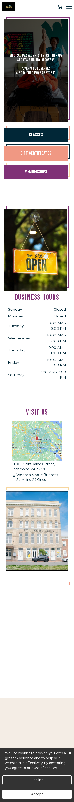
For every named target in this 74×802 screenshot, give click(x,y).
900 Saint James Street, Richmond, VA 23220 (33, 466)
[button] (60, 6)
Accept (37, 794)
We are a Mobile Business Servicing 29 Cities (37, 477)
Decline (37, 780)
